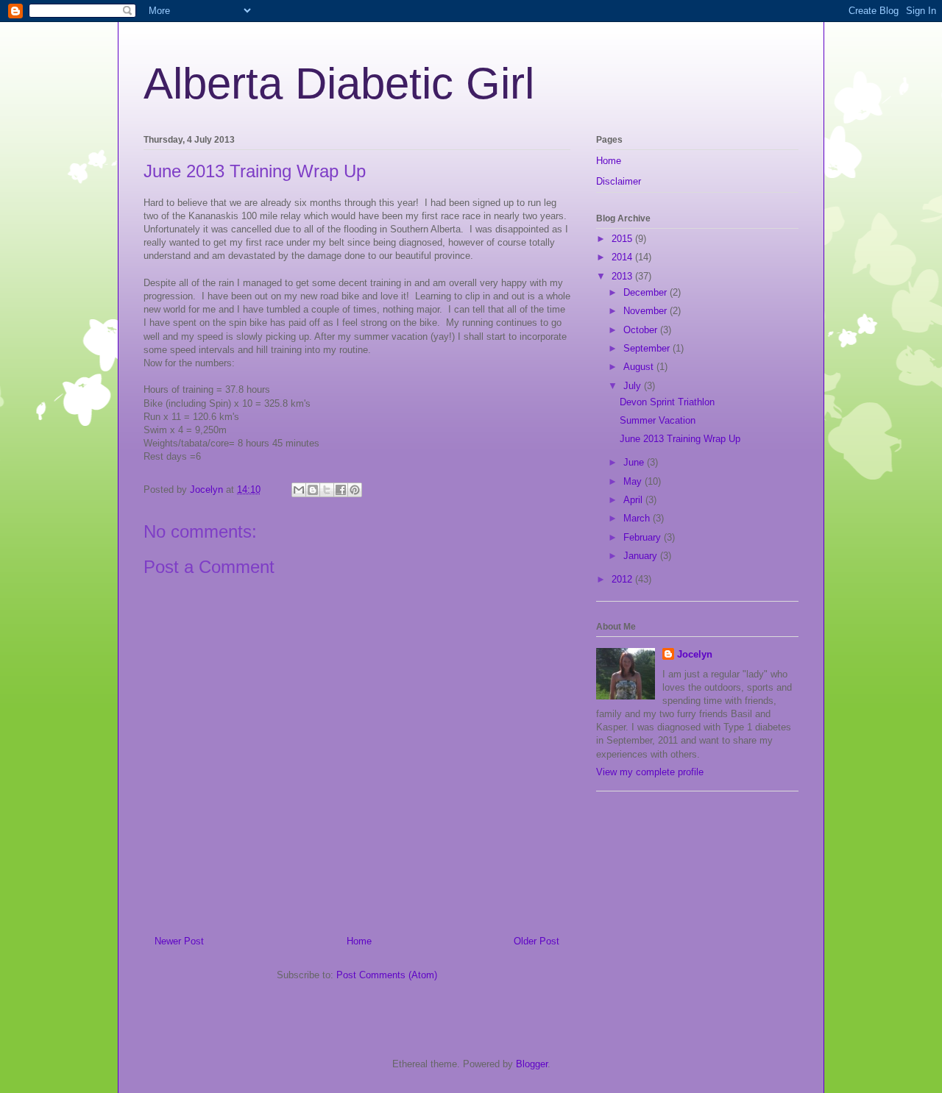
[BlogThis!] (312, 490)
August (639, 366)
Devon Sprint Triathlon (667, 401)
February (643, 537)
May (634, 481)
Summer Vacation (657, 420)
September (648, 348)
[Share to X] (326, 490)
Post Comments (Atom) (386, 974)
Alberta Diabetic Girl (339, 83)
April (634, 499)
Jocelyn (694, 654)
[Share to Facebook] (340, 490)
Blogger (532, 1063)
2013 (623, 276)
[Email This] (298, 490)
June (635, 462)
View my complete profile (650, 771)
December (646, 292)
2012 (623, 579)
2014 (623, 257)
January (641, 555)
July (633, 385)
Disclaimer (618, 181)
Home (359, 941)
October (641, 329)
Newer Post (179, 941)
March (638, 518)
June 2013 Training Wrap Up (680, 438)
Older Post (536, 941)
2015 (623, 238)
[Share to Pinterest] (354, 490)
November (646, 310)
